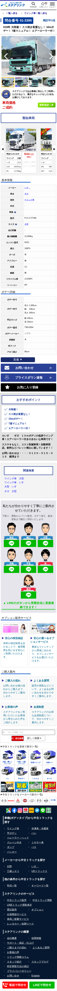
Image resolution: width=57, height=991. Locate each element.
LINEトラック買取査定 (19, 905)
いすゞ (27, 187)
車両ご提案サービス (18, 919)
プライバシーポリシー (19, 971)
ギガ (26, 194)
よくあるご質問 (41, 947)
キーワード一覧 (39, 885)
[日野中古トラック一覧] (3, 800)
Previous (4, 56)
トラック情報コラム (18, 957)
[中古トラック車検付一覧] (36, 787)
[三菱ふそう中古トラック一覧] (17, 800)
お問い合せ (13, 975)
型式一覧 (12, 885)
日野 (9, 866)
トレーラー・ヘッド (18, 837)
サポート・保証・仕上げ (20, 943)
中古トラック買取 (42, 900)
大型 (26, 224)
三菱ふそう (13, 871)
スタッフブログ (39, 961)
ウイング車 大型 (14, 478)
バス (33, 847)
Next (52, 56)
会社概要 (12, 938)
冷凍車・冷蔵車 (39, 828)
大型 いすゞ (11, 486)
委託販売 (12, 909)
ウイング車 (29, 200)
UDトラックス (39, 871)
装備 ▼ (17, 359)
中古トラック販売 (16, 900)
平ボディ (12, 833)
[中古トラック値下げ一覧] (50, 787)
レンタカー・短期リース (20, 923)
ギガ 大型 (10, 491)
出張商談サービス (16, 914)
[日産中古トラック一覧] (46, 800)
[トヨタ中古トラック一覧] (32, 800)
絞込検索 (18, 738)
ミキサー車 (37, 842)
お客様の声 (13, 952)
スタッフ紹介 (14, 961)
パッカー (12, 852)
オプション (37, 909)
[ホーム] (13, 4)
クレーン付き (14, 842)
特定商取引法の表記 (18, 966)
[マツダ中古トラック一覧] (39, 800)
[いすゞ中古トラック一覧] (10, 800)
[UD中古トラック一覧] (24, 800)
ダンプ (10, 847)
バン (33, 833)
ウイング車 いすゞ (15, 482)
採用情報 (36, 938)
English (35, 975)
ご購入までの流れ (16, 947)
